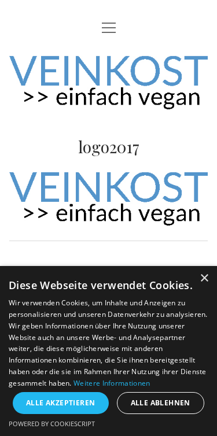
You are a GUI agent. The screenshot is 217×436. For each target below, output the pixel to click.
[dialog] (108, 351)
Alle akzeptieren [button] (60, 403)
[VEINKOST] (108, 100)
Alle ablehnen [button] (160, 403)
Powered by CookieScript (52, 423)
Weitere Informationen (111, 383)
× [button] (204, 278)
